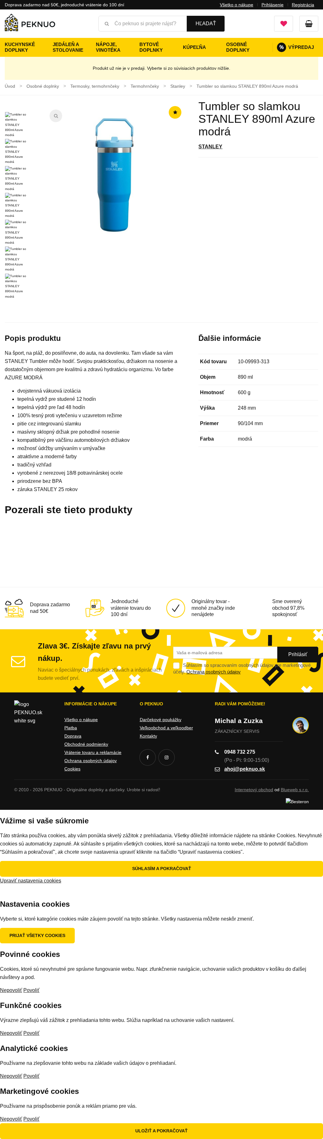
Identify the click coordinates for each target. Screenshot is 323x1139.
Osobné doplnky (238, 47)
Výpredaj (296, 47)
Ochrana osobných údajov (213, 671)
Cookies (72, 768)
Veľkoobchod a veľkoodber (166, 727)
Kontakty (148, 736)
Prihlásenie (272, 4)
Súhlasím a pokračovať (161, 868)
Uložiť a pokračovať (161, 1130)
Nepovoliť (11, 990)
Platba (70, 727)
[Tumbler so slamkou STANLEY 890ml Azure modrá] (114, 175)
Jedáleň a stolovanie (68, 47)
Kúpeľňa (194, 47)
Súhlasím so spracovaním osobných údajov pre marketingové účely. (242, 668)
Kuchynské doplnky (20, 47)
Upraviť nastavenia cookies (30, 880)
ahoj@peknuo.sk (244, 769)
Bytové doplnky (151, 47)
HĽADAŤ (206, 23)
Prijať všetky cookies (37, 935)
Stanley (210, 146)
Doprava (72, 736)
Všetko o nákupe (236, 4)
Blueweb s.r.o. (295, 789)
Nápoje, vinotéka (108, 47)
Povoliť (31, 990)
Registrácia (303, 4)
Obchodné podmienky (86, 744)
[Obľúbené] (283, 24)
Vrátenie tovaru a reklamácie (92, 752)
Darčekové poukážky (160, 719)
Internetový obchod (254, 789)
